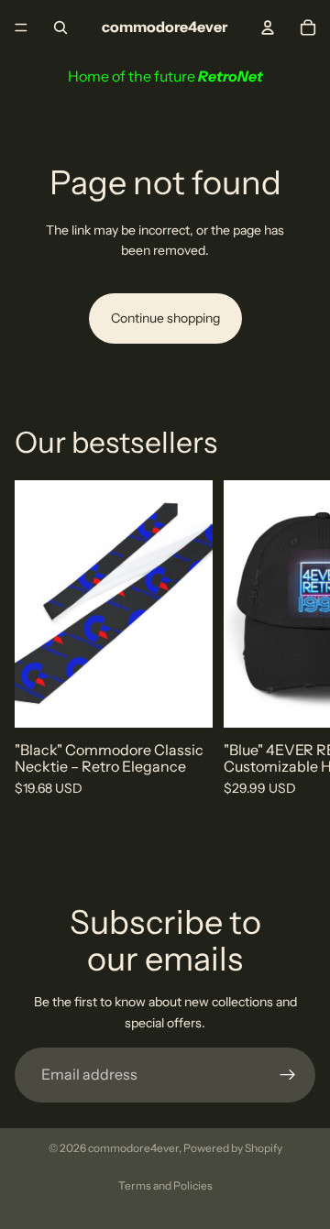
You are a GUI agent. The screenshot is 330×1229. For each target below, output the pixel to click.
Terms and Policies (165, 1185)
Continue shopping (165, 318)
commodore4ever (133, 1148)
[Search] (60, 27)
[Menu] (21, 27)
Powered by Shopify (232, 1148)
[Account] (268, 27)
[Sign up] (288, 1075)
